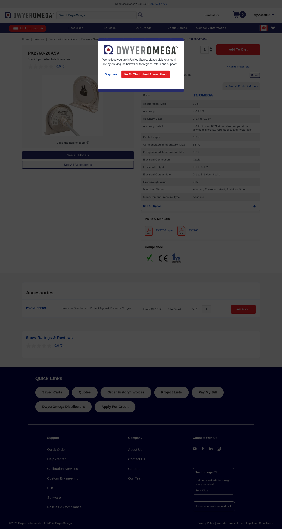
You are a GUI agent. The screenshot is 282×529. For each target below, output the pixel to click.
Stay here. (111, 74)
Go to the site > (145, 74)
